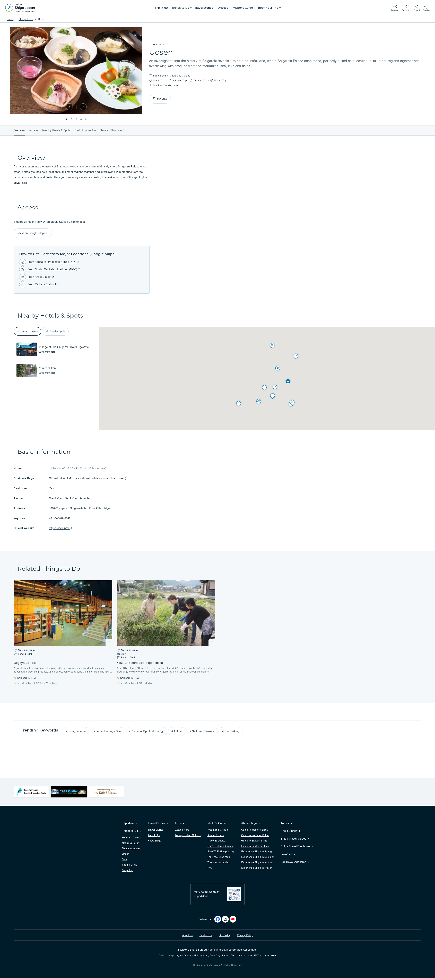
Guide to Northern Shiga (255, 835)
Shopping (127, 870)
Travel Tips (154, 835)
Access (33, 130)
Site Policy (224, 935)
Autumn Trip (200, 80)
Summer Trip (179, 80)
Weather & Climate (218, 829)
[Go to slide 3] (76, 119)
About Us (187, 935)
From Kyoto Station (40, 277)
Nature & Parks (130, 843)
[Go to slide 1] (66, 119)
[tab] (27, 331)
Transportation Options (188, 835)
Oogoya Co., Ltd (25, 662)
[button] (69, 106)
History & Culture (131, 837)
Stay (124, 859)
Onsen (125, 853)
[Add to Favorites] (154, 98)
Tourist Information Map (220, 846)
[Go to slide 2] (71, 119)
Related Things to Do (113, 130)
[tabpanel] (54, 360)
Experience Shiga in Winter (256, 867)
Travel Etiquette (216, 840)
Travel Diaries (155, 829)
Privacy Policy (245, 935)
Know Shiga (154, 840)
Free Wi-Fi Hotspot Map (220, 851)
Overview (19, 130)
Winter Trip (220, 80)
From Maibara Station (41, 284)
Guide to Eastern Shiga (254, 840)
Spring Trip (159, 80)
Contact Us (205, 935)
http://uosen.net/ (59, 528)
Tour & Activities (131, 848)
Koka (176, 85)
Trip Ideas (161, 8)
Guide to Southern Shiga (255, 846)
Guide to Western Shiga (254, 829)
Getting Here (182, 829)
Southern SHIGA (162, 85)
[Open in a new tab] (31, 791)
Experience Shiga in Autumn (257, 862)
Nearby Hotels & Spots (56, 130)
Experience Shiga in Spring (256, 851)
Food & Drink (160, 75)
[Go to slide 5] (85, 119)
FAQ (209, 867)
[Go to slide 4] (81, 119)
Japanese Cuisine (180, 75)
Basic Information (85, 130)
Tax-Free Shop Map (218, 856)
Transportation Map (218, 862)
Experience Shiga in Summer (257, 856)
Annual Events (215, 835)
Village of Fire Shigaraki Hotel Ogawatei (64, 347)
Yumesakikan (47, 368)
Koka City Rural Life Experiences (140, 662)
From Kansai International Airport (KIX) (52, 262)
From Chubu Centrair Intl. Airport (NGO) (53, 269)
